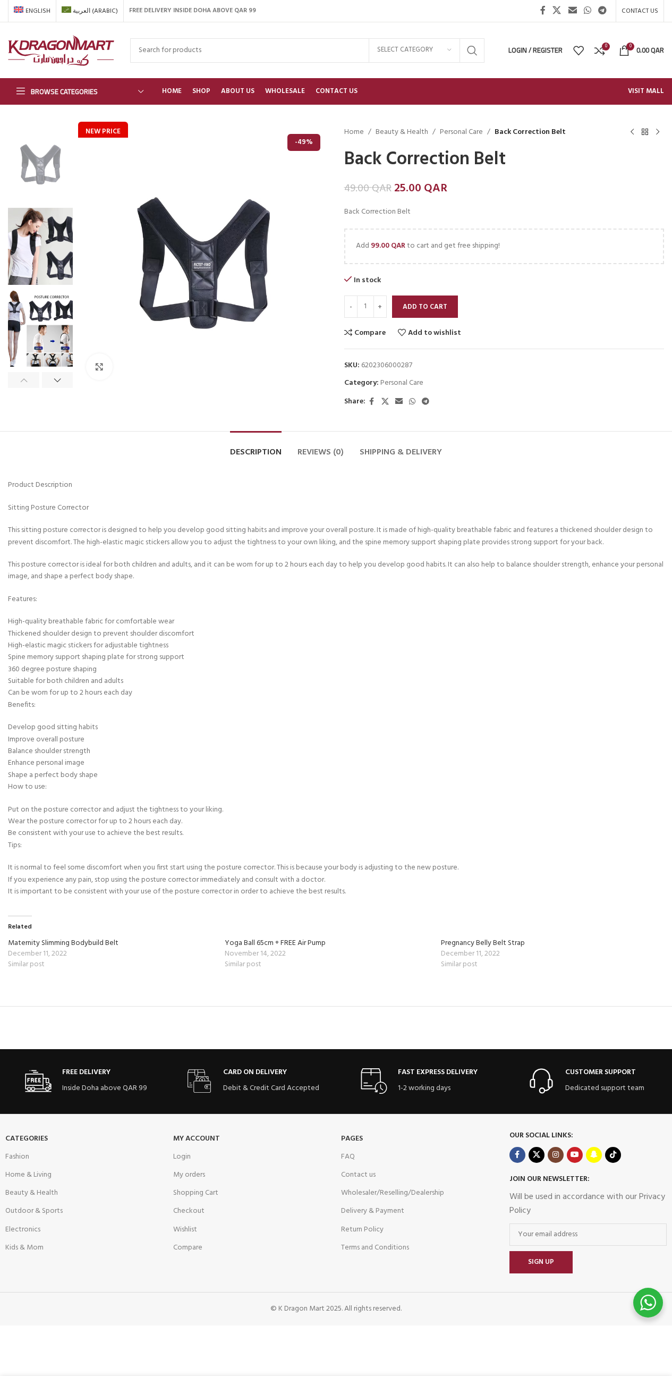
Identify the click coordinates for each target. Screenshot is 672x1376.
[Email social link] (572, 10)
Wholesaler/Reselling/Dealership (392, 1193)
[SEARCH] (472, 50)
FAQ (348, 1157)
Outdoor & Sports (34, 1211)
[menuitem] (32, 11)
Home (354, 132)
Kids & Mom (24, 1248)
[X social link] (557, 10)
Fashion (17, 1157)
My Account (196, 1139)
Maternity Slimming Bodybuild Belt (63, 943)
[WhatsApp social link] (587, 10)
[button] (23, 380)
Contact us (358, 1175)
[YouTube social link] (575, 1155)
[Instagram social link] (556, 1155)
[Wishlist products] (578, 50)
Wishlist (185, 1229)
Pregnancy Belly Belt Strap (483, 943)
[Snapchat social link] (594, 1155)
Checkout (189, 1211)
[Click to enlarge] (99, 366)
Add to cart (425, 307)
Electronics (22, 1229)
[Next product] (657, 132)
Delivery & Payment (372, 1211)
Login (182, 1157)
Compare (187, 1248)
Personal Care (461, 132)
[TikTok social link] (613, 1155)
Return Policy (362, 1229)
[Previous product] (632, 132)
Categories (26, 1139)
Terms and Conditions (375, 1248)
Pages (352, 1139)
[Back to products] (645, 132)
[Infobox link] (86, 1081)
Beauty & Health (402, 132)
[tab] (256, 447)
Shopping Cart (195, 1193)
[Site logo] (61, 50)
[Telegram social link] (602, 10)
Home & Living (28, 1175)
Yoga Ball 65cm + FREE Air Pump (275, 943)
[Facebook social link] (543, 10)
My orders (189, 1175)
